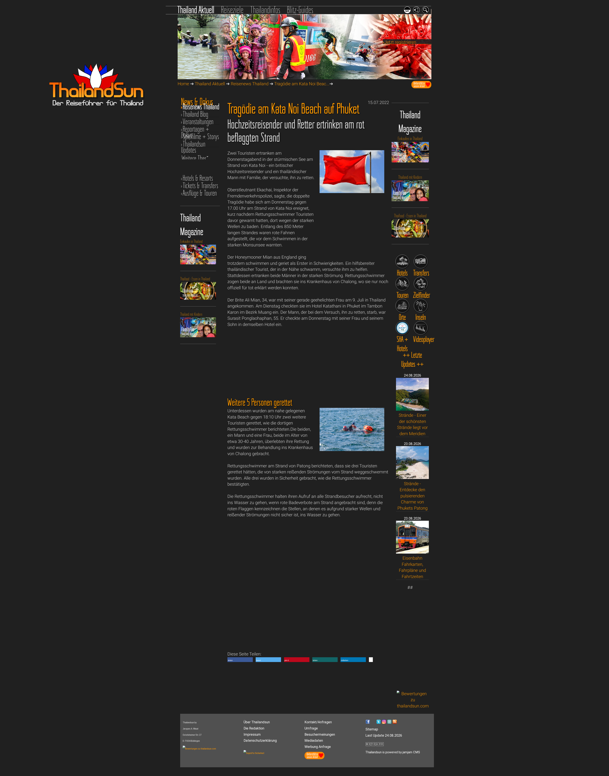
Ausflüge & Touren (200, 193)
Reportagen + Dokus (195, 129)
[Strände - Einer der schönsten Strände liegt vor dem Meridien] (412, 409)
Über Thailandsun (257, 722)
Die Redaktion (254, 728)
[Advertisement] (413, 638)
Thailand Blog (195, 114)
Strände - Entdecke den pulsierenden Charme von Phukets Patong (412, 496)
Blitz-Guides (300, 9)
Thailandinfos (265, 9)
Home (183, 83)
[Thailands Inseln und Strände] (421, 306)
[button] (240, 659)
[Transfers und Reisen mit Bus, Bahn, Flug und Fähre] (421, 261)
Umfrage (311, 728)
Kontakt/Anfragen (318, 722)
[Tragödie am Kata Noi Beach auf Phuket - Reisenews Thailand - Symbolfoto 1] (352, 191)
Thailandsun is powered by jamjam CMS (392, 752)
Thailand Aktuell (195, 9)
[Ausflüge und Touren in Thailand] (402, 284)
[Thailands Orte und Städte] (402, 306)
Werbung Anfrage (317, 747)
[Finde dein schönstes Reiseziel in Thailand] (421, 284)
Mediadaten (313, 741)
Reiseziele (232, 9)
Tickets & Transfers (200, 185)
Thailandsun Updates (193, 144)
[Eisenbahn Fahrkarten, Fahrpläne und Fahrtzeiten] (412, 552)
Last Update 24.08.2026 (383, 735)
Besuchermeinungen (319, 734)
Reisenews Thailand (249, 83)
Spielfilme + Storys (201, 136)
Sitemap (371, 729)
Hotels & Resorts (198, 178)
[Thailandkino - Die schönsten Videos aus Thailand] (421, 328)
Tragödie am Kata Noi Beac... (301, 83)
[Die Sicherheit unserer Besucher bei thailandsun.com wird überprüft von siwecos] (254, 753)
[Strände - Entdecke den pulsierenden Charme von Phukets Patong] (412, 477)
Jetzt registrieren (400, 42)
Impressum (252, 734)
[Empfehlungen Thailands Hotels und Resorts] (402, 261)
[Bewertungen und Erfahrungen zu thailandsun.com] (413, 706)
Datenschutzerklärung (260, 741)
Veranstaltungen (198, 121)
